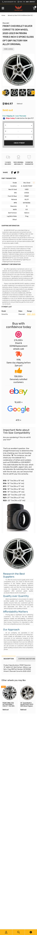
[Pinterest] (18, 172)
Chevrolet (6, 23)
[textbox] (18, 125)
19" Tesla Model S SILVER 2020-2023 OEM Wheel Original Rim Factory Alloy (26, 705)
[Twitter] (15, 172)
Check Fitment (19, 143)
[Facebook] (12, 172)
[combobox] (18, 125)
